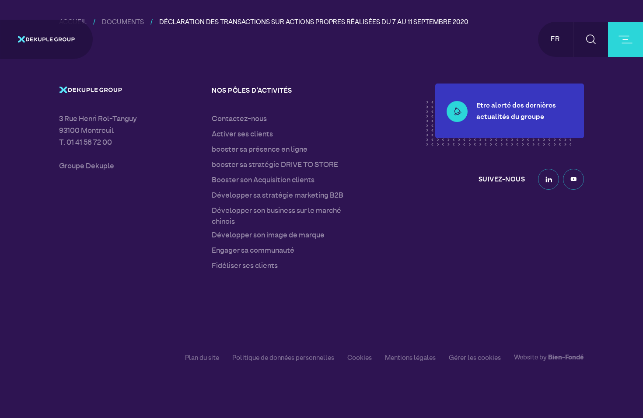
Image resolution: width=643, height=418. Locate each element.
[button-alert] (457, 111)
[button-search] (590, 39)
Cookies (359, 358)
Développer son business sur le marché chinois (276, 216)
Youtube (573, 179)
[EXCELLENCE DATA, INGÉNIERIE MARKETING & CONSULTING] (46, 39)
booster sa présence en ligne (260, 150)
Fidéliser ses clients (245, 266)
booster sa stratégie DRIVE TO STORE (275, 165)
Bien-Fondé (566, 358)
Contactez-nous (239, 119)
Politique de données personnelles (283, 358)
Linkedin (548, 179)
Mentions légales (410, 358)
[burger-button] (625, 39)
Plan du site (202, 358)
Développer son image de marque (268, 235)
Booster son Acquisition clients (263, 180)
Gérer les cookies (475, 358)
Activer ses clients (242, 134)
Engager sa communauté (253, 251)
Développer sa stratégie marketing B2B (277, 196)
